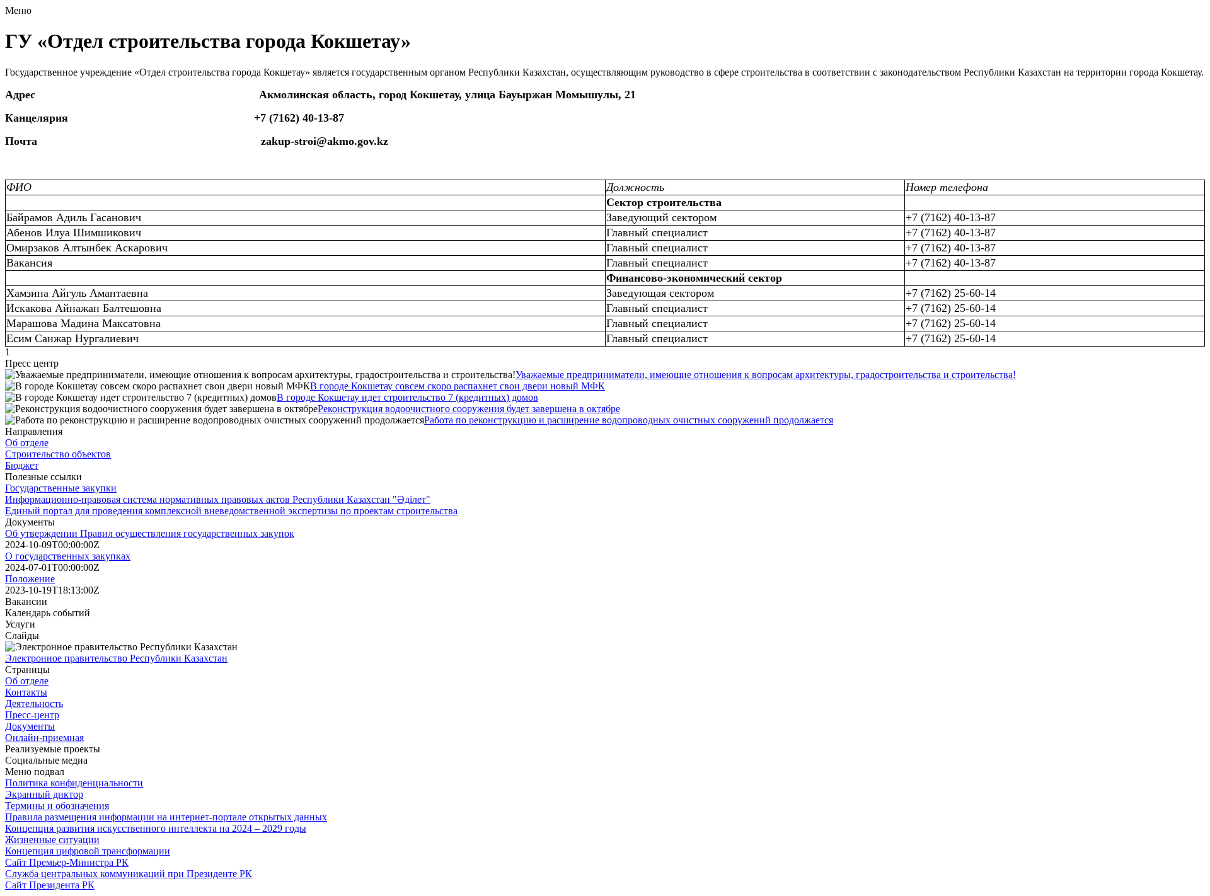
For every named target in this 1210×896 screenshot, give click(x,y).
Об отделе (27, 442)
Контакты (26, 692)
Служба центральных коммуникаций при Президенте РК (128, 873)
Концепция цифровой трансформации (87, 851)
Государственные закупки (61, 488)
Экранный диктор (44, 794)
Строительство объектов (58, 454)
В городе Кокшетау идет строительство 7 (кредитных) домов (407, 397)
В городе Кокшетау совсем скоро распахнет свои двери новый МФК (457, 386)
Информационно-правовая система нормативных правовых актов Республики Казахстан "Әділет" (217, 499)
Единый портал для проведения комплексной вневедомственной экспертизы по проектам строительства (231, 510)
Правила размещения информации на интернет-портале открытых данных (166, 817)
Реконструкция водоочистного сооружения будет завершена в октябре (469, 408)
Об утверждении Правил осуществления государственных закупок (149, 533)
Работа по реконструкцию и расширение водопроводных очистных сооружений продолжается (628, 420)
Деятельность (34, 703)
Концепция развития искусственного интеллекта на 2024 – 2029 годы (155, 828)
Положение (30, 578)
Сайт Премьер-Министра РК (67, 862)
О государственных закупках (67, 556)
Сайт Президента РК (50, 885)
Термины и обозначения (57, 805)
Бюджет (21, 465)
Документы (30, 726)
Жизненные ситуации (52, 839)
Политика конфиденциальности (74, 783)
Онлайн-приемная (44, 737)
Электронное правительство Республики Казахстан (116, 658)
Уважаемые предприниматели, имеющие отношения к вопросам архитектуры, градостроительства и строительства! (766, 374)
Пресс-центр (32, 714)
